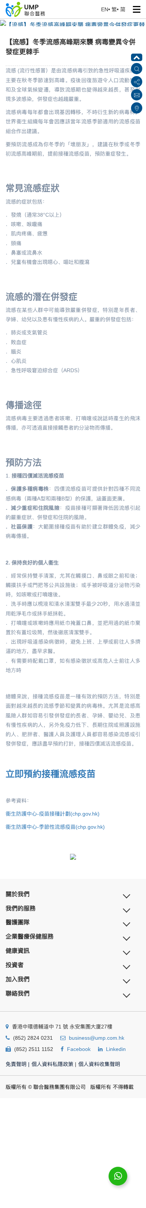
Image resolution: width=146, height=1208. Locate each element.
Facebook (79, 1049)
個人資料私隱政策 (52, 1064)
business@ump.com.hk (96, 1038)
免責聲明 (18, 1064)
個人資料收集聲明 (99, 1064)
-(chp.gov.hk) (53, 814)
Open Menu (136, 9)
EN (104, 9)
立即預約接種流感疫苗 (50, 774)
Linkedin (116, 1049)
